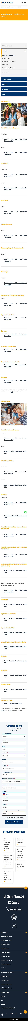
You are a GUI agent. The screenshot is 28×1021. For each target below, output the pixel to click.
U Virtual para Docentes (8, 61)
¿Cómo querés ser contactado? (10, 810)
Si (12, 730)
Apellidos (5, 765)
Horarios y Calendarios (8, 55)
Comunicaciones (5, 992)
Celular (4, 791)
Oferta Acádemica (5, 952)
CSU (12, 392)
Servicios (5, 51)
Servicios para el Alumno (7, 972)
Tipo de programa (7, 733)
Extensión (5, 64)
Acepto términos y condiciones (15, 817)
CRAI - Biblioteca (6, 58)
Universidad (4, 932)
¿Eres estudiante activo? (14, 728)
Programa (5, 752)
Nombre (4, 759)
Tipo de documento (7, 772)
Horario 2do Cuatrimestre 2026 (13, 703)
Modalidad (5, 740)
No (16, 730)
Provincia (5, 798)
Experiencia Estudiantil (8, 68)
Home (2, 7)
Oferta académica (7, 46)
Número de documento (8, 778)
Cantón (4, 804)
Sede (3, 746)
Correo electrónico (7, 785)
